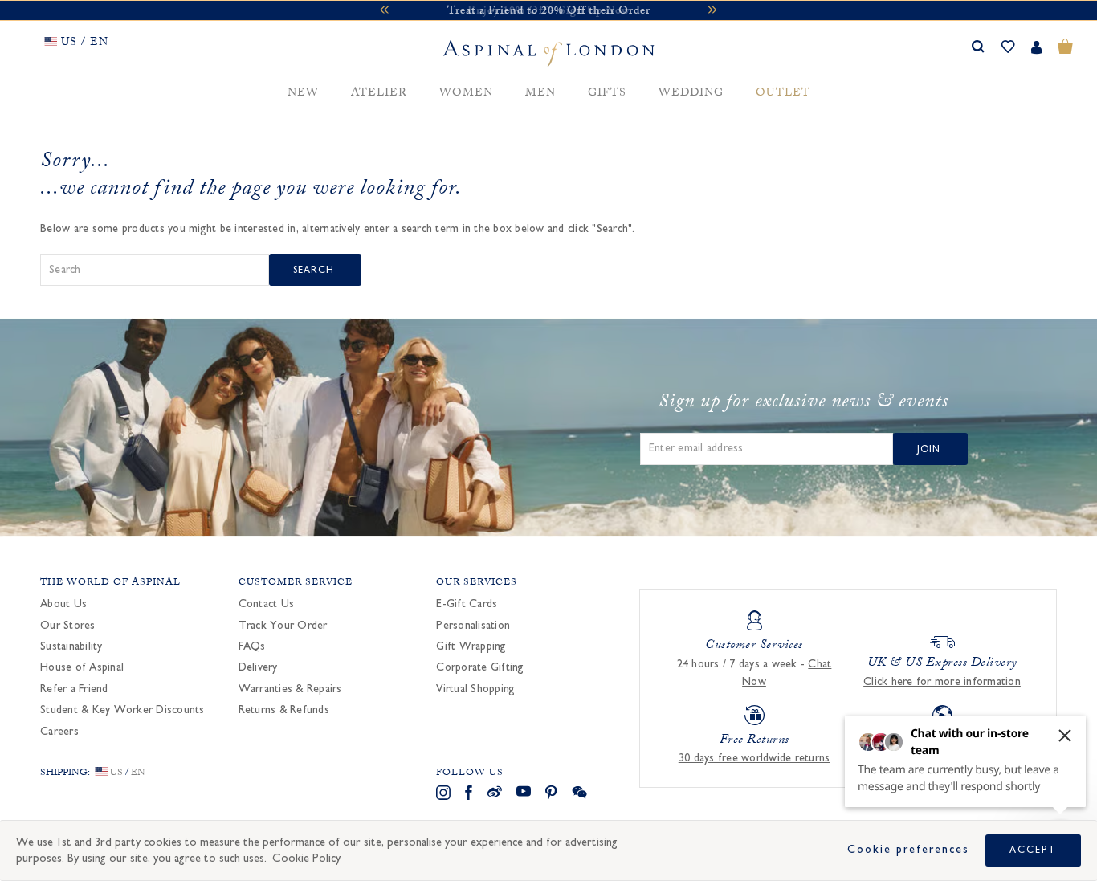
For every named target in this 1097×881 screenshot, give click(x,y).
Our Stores (68, 625)
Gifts (607, 93)
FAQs (252, 646)
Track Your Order (283, 625)
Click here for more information (942, 681)
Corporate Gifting (480, 667)
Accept (1033, 849)
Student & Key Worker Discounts (122, 710)
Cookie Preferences (908, 849)
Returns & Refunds (284, 710)
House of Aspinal (82, 667)
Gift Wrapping (471, 646)
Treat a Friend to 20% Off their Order (548, 12)
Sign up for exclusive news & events (803, 404)
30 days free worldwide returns (754, 758)
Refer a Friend (74, 689)
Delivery (258, 667)
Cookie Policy (306, 858)
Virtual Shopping (475, 689)
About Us (63, 604)
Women (466, 93)
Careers (59, 731)
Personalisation (473, 625)
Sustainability (71, 646)
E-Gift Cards (466, 604)
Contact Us (267, 604)
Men (540, 93)
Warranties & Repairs (290, 689)
